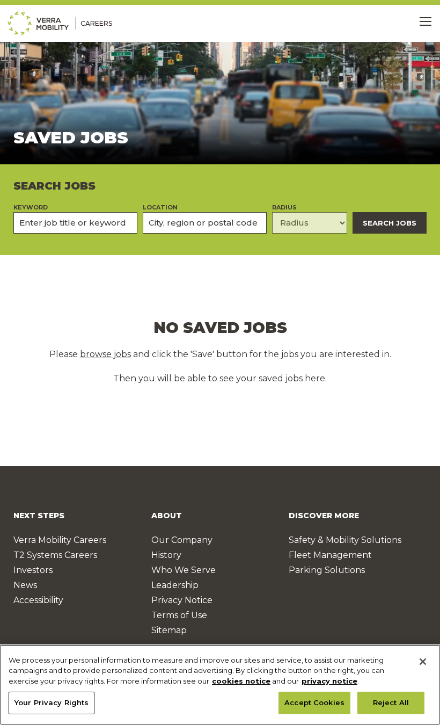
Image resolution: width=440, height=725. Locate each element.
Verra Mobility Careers (59, 540)
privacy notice (329, 681)
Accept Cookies (314, 702)
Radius (284, 208)
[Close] (423, 661)
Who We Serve (183, 570)
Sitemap (169, 630)
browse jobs (105, 354)
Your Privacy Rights (51, 702)
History (166, 555)
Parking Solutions (327, 570)
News (25, 585)
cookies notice (241, 681)
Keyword (30, 208)
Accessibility (38, 600)
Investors (33, 570)
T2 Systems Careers (55, 555)
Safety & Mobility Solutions (345, 540)
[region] (220, 684)
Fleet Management (330, 555)
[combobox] (205, 223)
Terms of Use (179, 615)
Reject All (391, 702)
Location (160, 208)
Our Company (181, 540)
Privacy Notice (181, 600)
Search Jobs (389, 223)
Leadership (175, 585)
